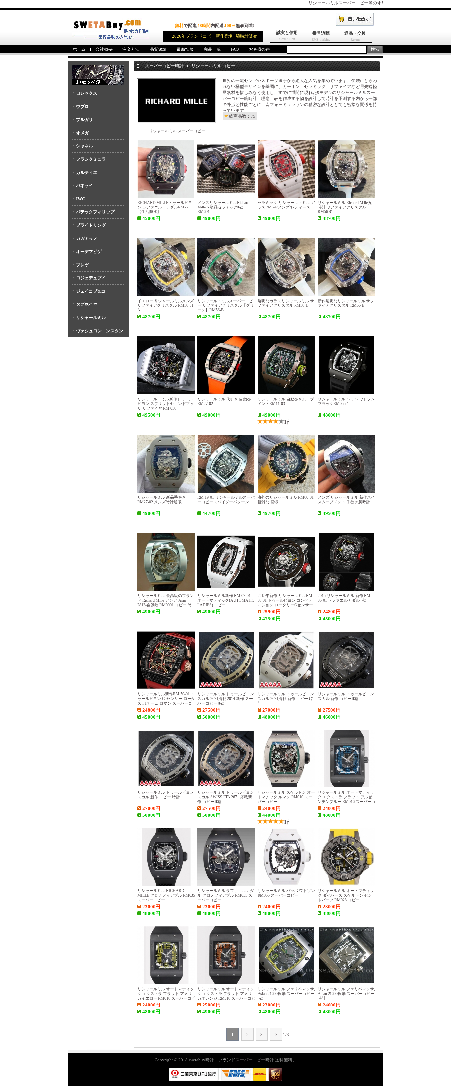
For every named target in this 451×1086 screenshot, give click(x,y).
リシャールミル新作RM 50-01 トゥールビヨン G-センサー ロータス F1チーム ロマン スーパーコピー (166, 701)
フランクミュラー (93, 159)
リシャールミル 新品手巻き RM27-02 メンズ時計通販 (161, 499)
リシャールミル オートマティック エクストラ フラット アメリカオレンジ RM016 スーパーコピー (226, 996)
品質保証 (158, 49)
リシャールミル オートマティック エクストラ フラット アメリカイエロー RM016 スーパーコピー (166, 996)
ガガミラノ (86, 238)
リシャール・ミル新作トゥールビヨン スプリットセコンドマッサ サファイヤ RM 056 (165, 404)
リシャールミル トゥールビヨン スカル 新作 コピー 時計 (346, 696)
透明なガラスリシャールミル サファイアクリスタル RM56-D (286, 303)
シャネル (84, 146)
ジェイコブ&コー (93, 291)
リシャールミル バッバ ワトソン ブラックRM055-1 (346, 401)
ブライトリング (91, 225)
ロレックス (86, 93)
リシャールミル (91, 317)
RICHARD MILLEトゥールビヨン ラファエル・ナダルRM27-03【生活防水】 (165, 207)
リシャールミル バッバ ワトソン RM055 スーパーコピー (286, 893)
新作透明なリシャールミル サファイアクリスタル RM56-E (346, 303)
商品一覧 (212, 49)
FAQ (235, 49)
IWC (80, 198)
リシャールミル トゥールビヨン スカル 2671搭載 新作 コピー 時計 (286, 699)
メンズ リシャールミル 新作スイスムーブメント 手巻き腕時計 (346, 499)
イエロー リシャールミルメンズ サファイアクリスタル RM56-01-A (166, 305)
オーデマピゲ (89, 251)
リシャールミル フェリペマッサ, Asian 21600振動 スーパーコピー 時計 (286, 994)
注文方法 (131, 49)
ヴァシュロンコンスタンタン (97, 332)
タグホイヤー (89, 304)
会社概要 (104, 49)
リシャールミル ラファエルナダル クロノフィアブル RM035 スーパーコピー (225, 895)
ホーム (79, 49)
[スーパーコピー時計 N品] (110, 37)
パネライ (84, 185)
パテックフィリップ (95, 211)
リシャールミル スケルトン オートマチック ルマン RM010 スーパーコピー (286, 797)
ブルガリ (84, 119)
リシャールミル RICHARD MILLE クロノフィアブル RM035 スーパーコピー (166, 895)
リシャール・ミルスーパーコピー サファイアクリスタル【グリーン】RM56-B (225, 305)
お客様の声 (259, 49)
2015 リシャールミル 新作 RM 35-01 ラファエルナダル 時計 (344, 598)
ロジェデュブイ (91, 277)
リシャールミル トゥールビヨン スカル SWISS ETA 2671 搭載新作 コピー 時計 (225, 797)
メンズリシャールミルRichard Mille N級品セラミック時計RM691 (223, 207)
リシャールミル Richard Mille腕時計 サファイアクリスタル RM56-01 (345, 207)
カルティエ (86, 172)
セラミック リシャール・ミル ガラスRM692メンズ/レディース (286, 204)
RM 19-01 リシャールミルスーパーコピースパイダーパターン (226, 499)
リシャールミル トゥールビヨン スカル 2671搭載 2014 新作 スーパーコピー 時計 (225, 699)
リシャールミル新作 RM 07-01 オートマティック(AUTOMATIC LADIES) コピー (225, 600)
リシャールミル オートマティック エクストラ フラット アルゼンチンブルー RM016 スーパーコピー (346, 799)
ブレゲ (82, 264)
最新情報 (185, 49)
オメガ (82, 132)
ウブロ (82, 106)
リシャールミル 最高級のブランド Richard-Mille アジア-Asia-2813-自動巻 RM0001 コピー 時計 (165, 602)
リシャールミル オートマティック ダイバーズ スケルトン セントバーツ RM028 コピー (346, 895)
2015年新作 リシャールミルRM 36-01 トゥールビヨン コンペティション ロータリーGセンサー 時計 (285, 602)
